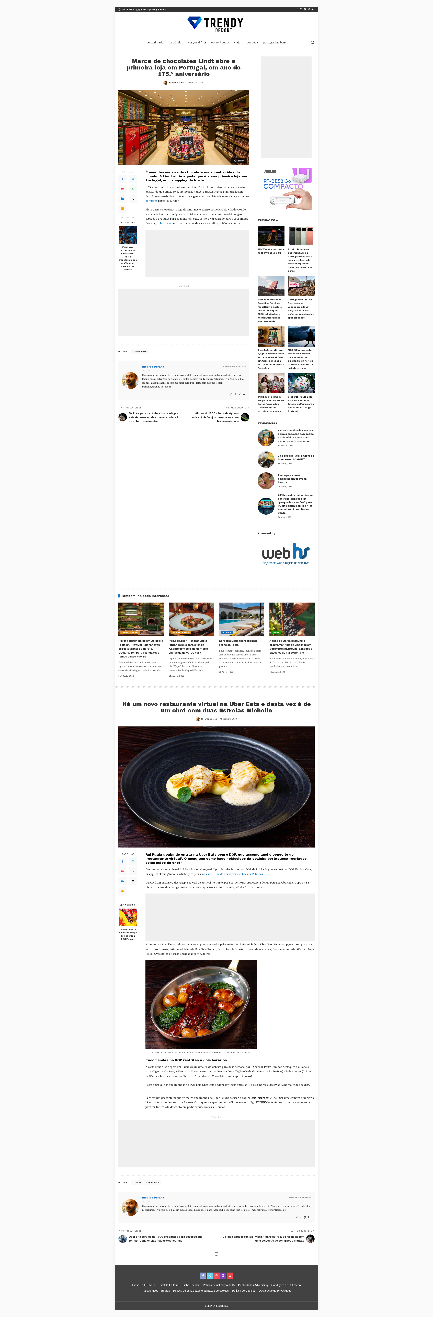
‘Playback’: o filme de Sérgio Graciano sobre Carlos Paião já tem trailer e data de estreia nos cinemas (271, 404)
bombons (151, 200)
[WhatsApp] (133, 189)
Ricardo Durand (176, 82)
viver (276, 633)
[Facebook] (297, 9)
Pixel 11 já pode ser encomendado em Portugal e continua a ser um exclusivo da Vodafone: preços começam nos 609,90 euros (300, 260)
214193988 (127, 9)
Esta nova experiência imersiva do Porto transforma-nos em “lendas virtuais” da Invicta (128, 258)
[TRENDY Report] (216, 25)
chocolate (165, 223)
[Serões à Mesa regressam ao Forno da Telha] (241, 620)
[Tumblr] (133, 199)
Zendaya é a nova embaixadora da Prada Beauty (292, 479)
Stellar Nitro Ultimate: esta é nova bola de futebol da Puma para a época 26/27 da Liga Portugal (301, 404)
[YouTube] (313, 9)
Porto (202, 187)
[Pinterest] (305, 9)
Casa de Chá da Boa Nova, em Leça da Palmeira (234, 874)
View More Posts (233, 366)
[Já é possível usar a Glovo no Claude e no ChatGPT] (266, 459)
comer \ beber (130, 633)
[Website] (231, 394)
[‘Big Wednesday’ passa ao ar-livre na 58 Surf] (271, 236)
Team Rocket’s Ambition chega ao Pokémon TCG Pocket (128, 934)
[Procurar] (313, 43)
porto (138, 1182)
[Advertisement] (197, 253)
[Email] (122, 209)
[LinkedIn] (122, 199)
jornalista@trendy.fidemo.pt (153, 9)
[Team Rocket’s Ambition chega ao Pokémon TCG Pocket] (128, 917)
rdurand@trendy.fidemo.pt (156, 386)
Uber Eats (153, 1182)
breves (227, 633)
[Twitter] (301, 9)
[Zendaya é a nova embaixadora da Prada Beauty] (266, 480)
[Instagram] (309, 9)
